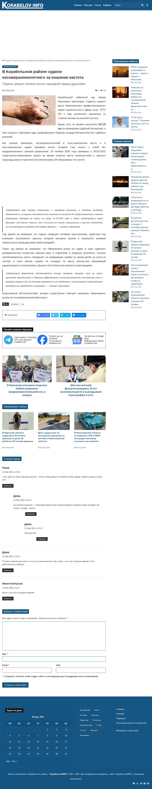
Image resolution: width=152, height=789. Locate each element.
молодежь (14, 304)
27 (29, 754)
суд (22, 304)
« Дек (7, 761)
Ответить (8, 486)
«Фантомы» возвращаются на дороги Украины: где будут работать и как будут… (140, 203)
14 (38, 742)
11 (10, 742)
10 (66, 735)
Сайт (58, 665)
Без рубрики (85, 710)
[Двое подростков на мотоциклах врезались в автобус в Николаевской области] (54, 421)
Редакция (120, 718)
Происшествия (19, 61)
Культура (95, 715)
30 (57, 754)
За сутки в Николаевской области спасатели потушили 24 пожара (140, 298)
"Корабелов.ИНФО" (58, 774)
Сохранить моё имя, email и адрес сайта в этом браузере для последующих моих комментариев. (52, 676)
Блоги (96, 710)
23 (57, 748)
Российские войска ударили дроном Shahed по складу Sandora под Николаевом (140, 183)
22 (47, 748)
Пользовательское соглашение (131, 723)
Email (5, 665)
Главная (78, 5)
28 (38, 754)
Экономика (84, 735)
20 (29, 748)
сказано (11, 132)
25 (10, 754)
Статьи (98, 5)
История (83, 715)
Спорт (99, 725)
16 (57, 742)
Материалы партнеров (127, 730)
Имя (5, 654)
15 (47, 742)
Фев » (14, 761)
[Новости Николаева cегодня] (22, 5)
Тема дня (88, 5)
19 (19, 748)
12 (19, 742)
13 (29, 742)
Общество (84, 720)
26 (19, 754)
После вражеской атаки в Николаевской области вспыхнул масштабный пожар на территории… (139, 274)
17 (66, 742)
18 (10, 748)
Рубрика (107, 5)
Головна (120, 714)
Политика (97, 720)
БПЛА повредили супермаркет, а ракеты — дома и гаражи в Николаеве (139, 73)
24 (66, 748)
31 (66, 754)
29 (47, 754)
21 (38, 748)
